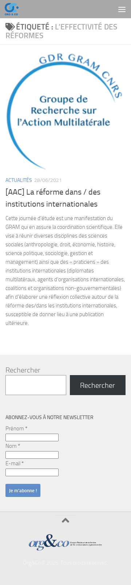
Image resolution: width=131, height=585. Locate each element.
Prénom (16, 428)
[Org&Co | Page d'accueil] (14, 9)
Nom (12, 446)
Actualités (18, 180)
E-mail (14, 463)
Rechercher (22, 370)
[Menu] (122, 9)
